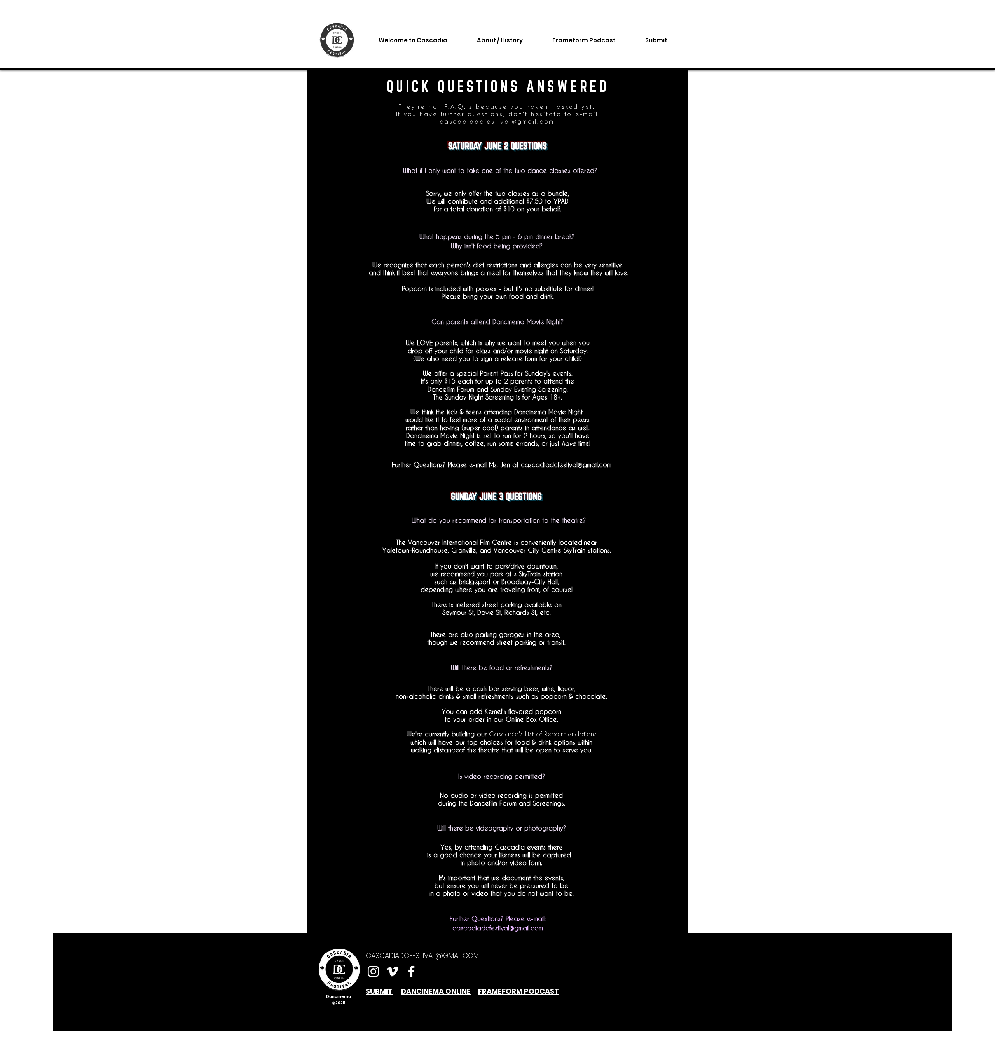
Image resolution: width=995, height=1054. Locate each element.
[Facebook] (411, 971)
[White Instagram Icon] (373, 971)
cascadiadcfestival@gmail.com (497, 121)
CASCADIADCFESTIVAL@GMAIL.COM (422, 955)
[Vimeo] (392, 971)
